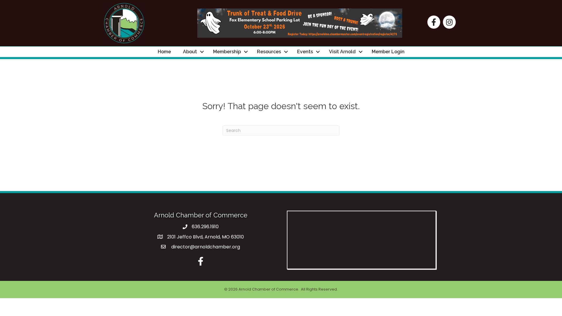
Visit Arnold (342, 51)
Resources (269, 51)
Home (164, 51)
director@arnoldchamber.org (205, 246)
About (190, 51)
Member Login (388, 51)
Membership (227, 51)
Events (305, 51)
